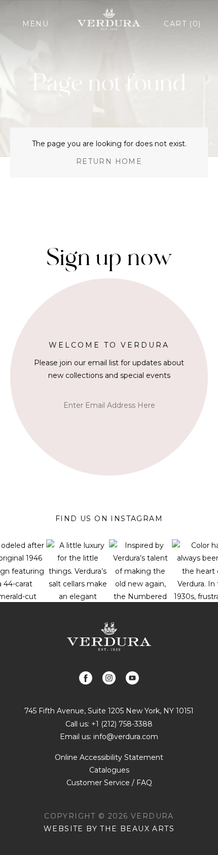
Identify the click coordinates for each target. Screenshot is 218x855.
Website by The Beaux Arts (109, 828)
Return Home (109, 161)
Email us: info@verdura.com (109, 736)
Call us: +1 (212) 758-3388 (109, 724)
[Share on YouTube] (132, 678)
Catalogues (109, 770)
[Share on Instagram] (109, 678)
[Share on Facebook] (85, 678)
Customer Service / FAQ (109, 782)
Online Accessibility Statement (109, 757)
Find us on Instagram (109, 518)
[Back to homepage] (109, 636)
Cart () (182, 23)
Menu (35, 23)
